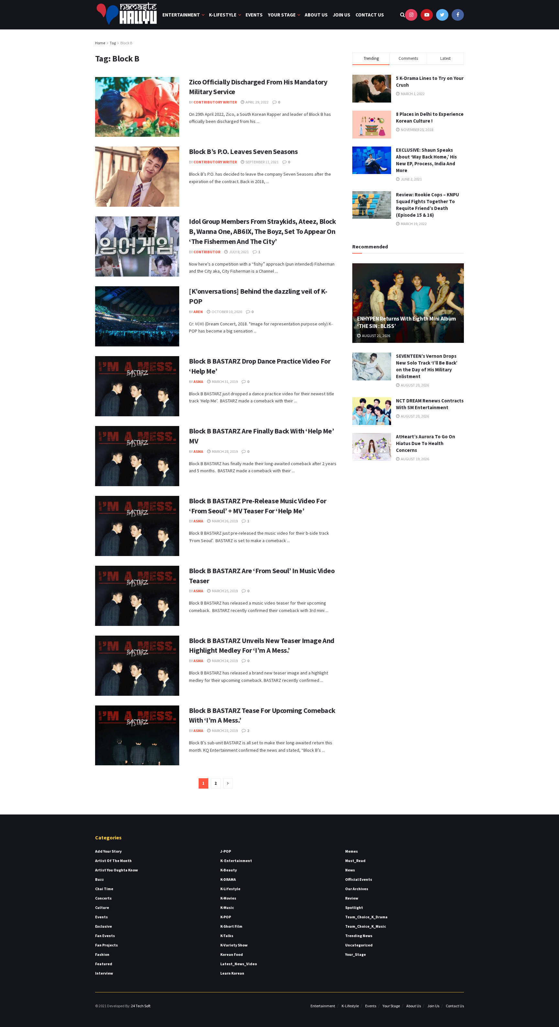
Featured (103, 963)
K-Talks (226, 935)
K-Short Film (231, 926)
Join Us (341, 15)
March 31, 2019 (224, 381)
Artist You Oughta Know (116, 870)
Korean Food (231, 954)
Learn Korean (232, 973)
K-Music (227, 907)
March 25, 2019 (224, 590)
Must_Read (355, 860)
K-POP (225, 916)
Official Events (358, 879)
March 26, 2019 (224, 521)
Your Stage (282, 15)
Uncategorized (359, 945)
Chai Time (104, 888)
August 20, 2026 (414, 385)
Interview (104, 973)
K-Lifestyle (222, 15)
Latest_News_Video (238, 963)
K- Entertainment (236, 860)
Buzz (99, 879)
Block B (126, 42)
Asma (198, 381)
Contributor (206, 251)
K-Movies (228, 898)
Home (100, 42)
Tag (113, 42)
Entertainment (181, 15)
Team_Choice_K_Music (365, 926)
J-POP (225, 851)
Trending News (358, 935)
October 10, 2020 (226, 311)
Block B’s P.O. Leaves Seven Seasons (243, 151)
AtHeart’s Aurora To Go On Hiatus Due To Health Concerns (425, 443)
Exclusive (103, 926)
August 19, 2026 (414, 458)
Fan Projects (106, 945)
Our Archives (356, 888)
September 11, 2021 (262, 161)
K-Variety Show (233, 945)
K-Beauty (228, 870)
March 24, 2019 (224, 660)
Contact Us (370, 15)
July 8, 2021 (238, 251)
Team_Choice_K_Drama (366, 916)
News (350, 870)
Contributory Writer (215, 102)
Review (351, 898)
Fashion (102, 954)
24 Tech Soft (140, 1005)
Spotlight (354, 907)
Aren (198, 311)
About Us (316, 15)
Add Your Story (108, 851)
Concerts (103, 898)
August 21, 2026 (375, 335)
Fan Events (105, 935)
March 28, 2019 (224, 451)
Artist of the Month (113, 860)
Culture (102, 907)
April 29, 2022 (257, 102)
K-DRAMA (228, 879)
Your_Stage (355, 954)
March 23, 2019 (224, 730)
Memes (351, 851)
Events (254, 15)
